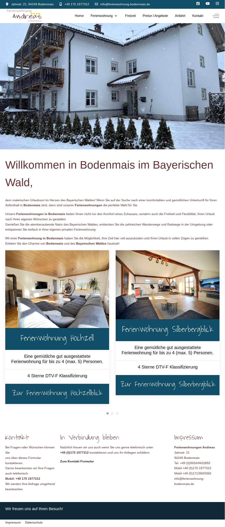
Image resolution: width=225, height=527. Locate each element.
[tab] (107, 413)
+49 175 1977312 (77, 4)
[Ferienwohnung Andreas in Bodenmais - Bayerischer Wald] (24, 16)
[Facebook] (198, 3)
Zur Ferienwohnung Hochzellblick (57, 393)
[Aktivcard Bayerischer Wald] (207, 3)
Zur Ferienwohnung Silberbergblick (167, 384)
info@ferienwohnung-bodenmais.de (125, 4)
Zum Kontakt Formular (77, 461)
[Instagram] (217, 3)
